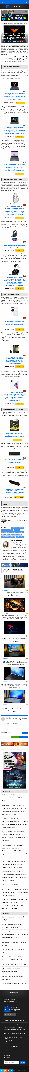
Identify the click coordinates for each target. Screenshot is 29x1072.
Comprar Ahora (20, 102)
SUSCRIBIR (22, 1062)
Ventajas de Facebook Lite (10, 1041)
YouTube (8, 1055)
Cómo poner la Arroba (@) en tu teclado (15, 964)
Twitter (7, 1053)
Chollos (21, 41)
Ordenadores (17, 530)
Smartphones (13, 532)
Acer (7, 534)
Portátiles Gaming (5, 532)
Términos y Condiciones (9, 999)
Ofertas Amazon (20, 536)
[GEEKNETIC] (14, 6)
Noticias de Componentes (19, 23)
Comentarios (11, 522)
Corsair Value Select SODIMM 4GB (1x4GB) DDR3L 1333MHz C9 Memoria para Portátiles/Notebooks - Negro (14, 435)
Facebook (8, 1050)
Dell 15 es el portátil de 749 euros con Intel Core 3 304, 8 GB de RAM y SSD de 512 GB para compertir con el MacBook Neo (14, 685)
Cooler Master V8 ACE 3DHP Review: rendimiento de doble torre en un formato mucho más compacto (13, 864)
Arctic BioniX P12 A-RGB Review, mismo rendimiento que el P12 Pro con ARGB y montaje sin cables (15, 892)
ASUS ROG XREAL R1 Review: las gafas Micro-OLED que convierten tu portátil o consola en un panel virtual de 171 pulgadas (14, 594)
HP (10, 534)
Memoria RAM (20, 532)
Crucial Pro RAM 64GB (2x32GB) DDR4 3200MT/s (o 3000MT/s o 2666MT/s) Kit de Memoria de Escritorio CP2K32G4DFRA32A (14, 462)
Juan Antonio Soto (7, 41)
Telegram (8, 1057)
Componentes (10, 23)
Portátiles (4, 530)
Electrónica (10, 530)
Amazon (19, 534)
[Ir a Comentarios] (18, 41)
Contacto (6, 1004)
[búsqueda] (26, 2)
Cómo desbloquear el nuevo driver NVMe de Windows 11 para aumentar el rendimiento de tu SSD (15, 934)
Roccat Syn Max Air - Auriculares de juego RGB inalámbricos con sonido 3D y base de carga (14, 245)
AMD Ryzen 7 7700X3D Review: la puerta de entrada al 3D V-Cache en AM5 (13, 798)
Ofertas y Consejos (5, 536)
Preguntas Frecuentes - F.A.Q (10, 1001)
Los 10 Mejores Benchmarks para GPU (14, 983)
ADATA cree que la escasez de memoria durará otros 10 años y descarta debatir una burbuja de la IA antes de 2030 (14, 640)
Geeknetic (5, 23)
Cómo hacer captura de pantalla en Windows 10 (15, 1025)
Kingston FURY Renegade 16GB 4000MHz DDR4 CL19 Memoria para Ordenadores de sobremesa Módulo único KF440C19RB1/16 (14, 491)
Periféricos (21, 527)
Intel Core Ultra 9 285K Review (12, 885)
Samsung (14, 534)
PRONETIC (25, 1069)
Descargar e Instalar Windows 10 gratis (13, 1027)
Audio (3, 534)
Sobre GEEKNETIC (8, 997)
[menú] (2, 2)
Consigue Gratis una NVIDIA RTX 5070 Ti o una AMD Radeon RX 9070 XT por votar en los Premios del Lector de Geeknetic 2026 (14, 617)
